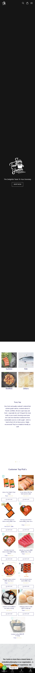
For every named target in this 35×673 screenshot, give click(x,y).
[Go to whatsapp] (4, 668)
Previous (5, 430)
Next (30, 430)
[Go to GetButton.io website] (4, 671)
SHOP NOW (17, 184)
